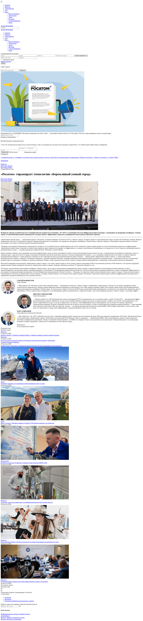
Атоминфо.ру (5, 616)
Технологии (13, 15)
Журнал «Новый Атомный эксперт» (13, 617)
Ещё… (7, 12)
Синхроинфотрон (14, 21)
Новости (7, 7)
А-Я (6, 10)
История (11, 19)
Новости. (4, 164)
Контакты (8, 599)
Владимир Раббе (6, 167)
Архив (3, 26)
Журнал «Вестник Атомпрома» (11, 619)
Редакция (8, 597)
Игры (10, 22)
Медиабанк (9, 26)
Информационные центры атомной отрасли (15, 614)
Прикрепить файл (30, 152)
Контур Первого (14, 14)
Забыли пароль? (6, 61)
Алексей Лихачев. (7, 342)
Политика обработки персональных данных (19, 601)
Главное (7, 5)
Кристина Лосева (6, 166)
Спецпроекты (9, 8)
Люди (10, 17)
